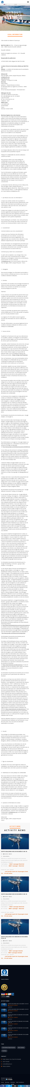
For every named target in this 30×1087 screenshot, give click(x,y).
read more (10, 1007)
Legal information (5, 1084)
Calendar (12, 1082)
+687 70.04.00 (6, 1061)
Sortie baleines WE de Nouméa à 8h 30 (14, 851)
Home (8, 8)
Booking (7, 1082)
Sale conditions (20, 1082)
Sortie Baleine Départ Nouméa (8, 1047)
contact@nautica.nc (7, 1064)
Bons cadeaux (21, 1047)
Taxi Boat (4, 1050)
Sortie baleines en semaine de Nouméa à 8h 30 (18, 1015)
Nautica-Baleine (6, 1066)
